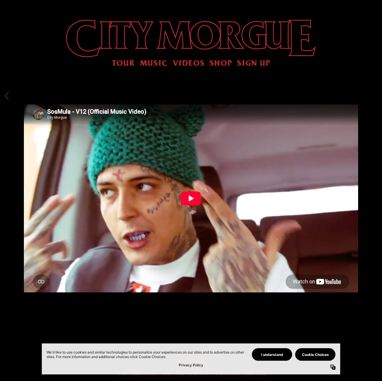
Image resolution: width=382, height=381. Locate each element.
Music (154, 62)
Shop (221, 62)
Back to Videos (191, 325)
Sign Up (253, 62)
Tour (123, 62)
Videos (188, 62)
